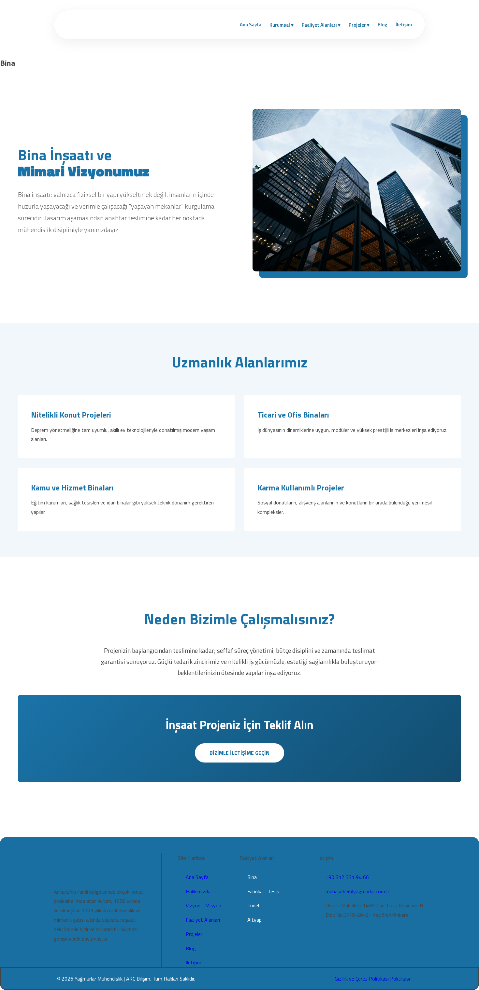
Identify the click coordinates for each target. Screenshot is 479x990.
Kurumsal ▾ (281, 25)
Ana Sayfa (250, 24)
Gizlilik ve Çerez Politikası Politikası (372, 979)
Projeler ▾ (359, 25)
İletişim (404, 24)
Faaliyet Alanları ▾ (321, 25)
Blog (382, 24)
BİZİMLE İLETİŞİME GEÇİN (239, 753)
